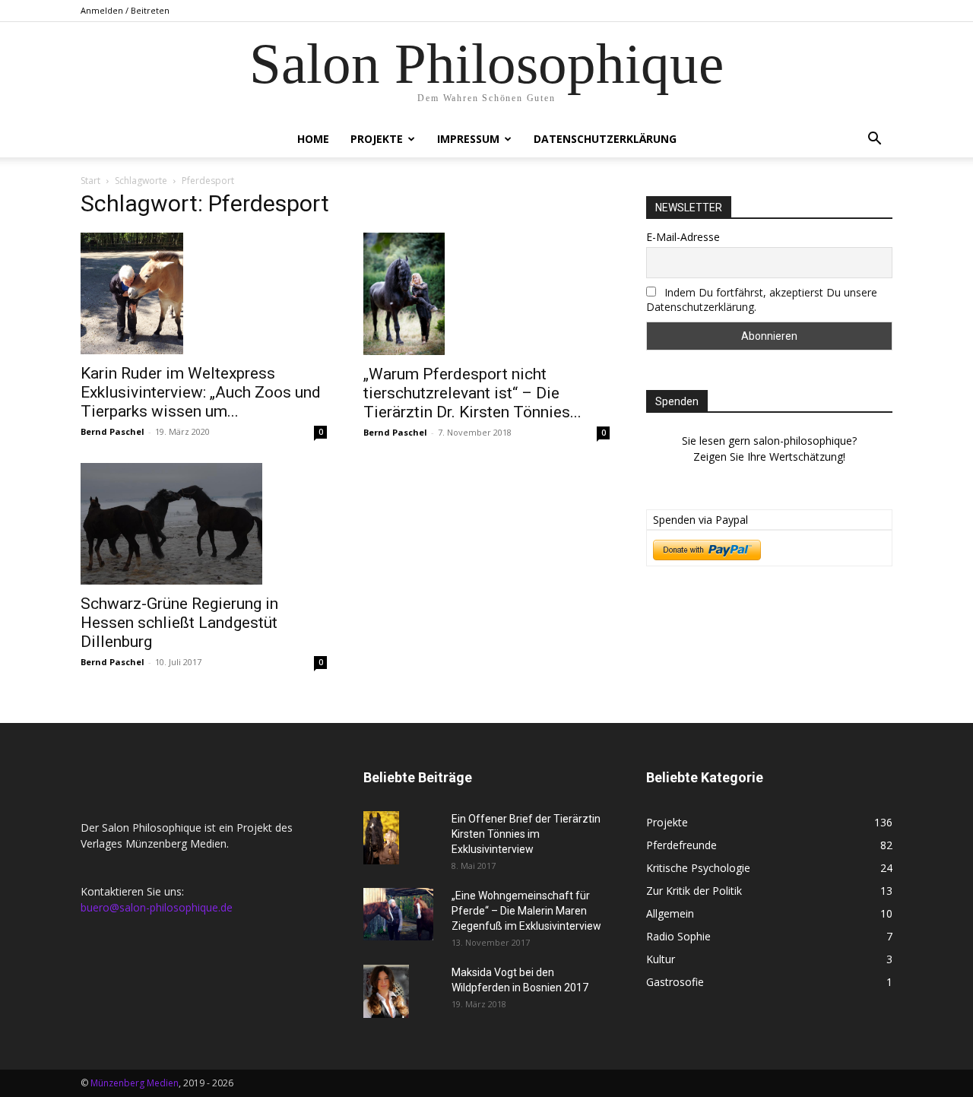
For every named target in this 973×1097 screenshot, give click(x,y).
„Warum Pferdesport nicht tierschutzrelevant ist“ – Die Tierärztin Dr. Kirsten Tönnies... (472, 393)
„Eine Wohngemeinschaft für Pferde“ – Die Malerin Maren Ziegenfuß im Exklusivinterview (526, 910)
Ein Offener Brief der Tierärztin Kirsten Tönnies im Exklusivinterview (526, 834)
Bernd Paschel (112, 431)
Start (90, 180)
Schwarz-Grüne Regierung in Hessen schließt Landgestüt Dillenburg (179, 622)
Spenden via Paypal (700, 519)
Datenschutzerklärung (605, 139)
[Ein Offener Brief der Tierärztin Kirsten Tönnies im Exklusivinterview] (381, 838)
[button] (874, 140)
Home (313, 139)
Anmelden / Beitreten (125, 10)
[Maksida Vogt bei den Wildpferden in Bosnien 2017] (386, 991)
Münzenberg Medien (134, 1082)
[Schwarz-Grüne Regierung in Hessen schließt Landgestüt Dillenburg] (204, 524)
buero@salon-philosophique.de (157, 907)
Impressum (468, 139)
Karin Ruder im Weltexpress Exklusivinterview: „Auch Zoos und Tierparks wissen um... (201, 392)
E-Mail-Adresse (683, 237)
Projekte (376, 139)
